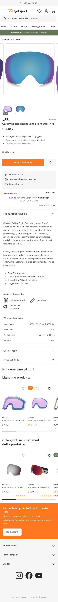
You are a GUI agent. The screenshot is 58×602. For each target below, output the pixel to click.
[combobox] (29, 18)
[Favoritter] (39, 11)
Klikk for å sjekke (29, 200)
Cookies (44, 597)
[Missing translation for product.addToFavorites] (50, 162)
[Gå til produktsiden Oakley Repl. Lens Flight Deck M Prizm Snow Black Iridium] (14, 470)
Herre (3, 26)
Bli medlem (12, 531)
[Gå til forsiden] (17, 11)
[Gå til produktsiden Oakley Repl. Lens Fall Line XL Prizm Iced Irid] (14, 403)
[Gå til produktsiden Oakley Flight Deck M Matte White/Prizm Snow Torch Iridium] (39, 470)
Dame (14, 26)
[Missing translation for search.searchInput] (5, 18)
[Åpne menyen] (4, 11)
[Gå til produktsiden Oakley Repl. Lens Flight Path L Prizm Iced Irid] (39, 403)
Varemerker (7, 39)
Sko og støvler (39, 26)
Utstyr (24, 26)
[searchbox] (32, 18)
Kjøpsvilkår (34, 597)
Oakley (18, 39)
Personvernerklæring (18, 597)
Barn (53, 26)
